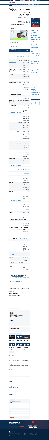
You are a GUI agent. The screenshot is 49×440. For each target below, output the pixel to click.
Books (32, 0)
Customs (25, 4)
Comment (11, 402)
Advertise (36, 433)
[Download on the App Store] (35, 427)
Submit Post (35, 0)
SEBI (33, 4)
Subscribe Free (22, 426)
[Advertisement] (6, 10)
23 (39, 104)
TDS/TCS (19, 434)
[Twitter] (11, 320)
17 (31, 104)
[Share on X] (25, 12)
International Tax (19, 435)
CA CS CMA (29, 4)
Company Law (19, 4)
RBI (32, 4)
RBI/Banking (25, 433)
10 (31, 103)
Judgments (31, 433)
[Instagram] (15, 0)
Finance (35, 4)
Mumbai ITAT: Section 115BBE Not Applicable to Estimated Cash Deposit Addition (35, 48)
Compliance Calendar (32, 434)
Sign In (38, 0)
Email (10, 411)
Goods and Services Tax (13, 7)
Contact (36, 434)
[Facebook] (10, 320)
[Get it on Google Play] (31, 427)
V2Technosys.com (19, 437)
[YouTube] (13, 0)
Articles (16, 7)
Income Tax (12, 4)
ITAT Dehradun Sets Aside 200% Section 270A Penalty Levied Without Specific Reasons (35, 51)
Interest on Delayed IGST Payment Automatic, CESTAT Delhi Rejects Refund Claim (35, 45)
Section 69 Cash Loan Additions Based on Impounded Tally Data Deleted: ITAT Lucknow (35, 70)
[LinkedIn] (14, 0)
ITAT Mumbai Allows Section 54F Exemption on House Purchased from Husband (35, 64)
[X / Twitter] (12, 0)
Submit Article (36, 432)
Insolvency (25, 434)
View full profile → (27, 320)
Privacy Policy (35, 437)
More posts (32, 41)
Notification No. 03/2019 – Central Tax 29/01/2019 (16, 112)
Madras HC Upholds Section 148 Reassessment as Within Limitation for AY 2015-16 (35, 37)
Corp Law (38, 4)
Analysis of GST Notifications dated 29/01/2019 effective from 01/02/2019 (19, 10)
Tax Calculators (31, 435)
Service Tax (17, 4)
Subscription (29, 0)
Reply (9, 371)
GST (26, 4)
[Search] (25, 0)
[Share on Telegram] (29, 12)
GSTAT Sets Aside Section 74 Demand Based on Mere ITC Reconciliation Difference (35, 33)
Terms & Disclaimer (38, 437)
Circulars (30, 432)
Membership (36, 435)
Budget (14, 4)
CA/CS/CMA (25, 435)
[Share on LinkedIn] (26, 12)
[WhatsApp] (16, 433)
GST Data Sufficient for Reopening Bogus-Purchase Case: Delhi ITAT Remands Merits (35, 56)
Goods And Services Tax (14, 308)
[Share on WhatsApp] (28, 12)
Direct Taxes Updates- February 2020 (13, 325)
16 (39, 103)
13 (35, 103)
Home (9, 4)
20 (35, 104)
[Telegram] (9, 435)
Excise (22, 4)
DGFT (31, 4)
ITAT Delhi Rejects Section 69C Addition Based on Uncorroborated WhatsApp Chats (35, 67)
